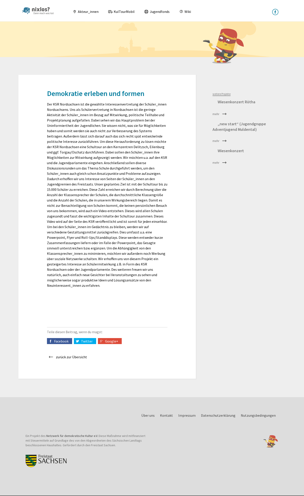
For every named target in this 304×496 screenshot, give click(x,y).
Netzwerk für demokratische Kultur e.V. (72, 436)
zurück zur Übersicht (71, 357)
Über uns (148, 415)
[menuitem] (84, 11)
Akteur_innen (88, 11)
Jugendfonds (159, 11)
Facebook (61, 341)
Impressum (187, 415)
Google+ (111, 341)
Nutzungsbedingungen (258, 415)
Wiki (187, 11)
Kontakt (166, 415)
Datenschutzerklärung (218, 415)
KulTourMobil (124, 11)
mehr (216, 114)
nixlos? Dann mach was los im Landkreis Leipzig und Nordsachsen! (40, 10)
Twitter (87, 341)
